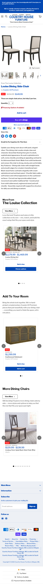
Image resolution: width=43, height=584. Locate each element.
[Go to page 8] (25, 466)
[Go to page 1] (19, 283)
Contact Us (23, 539)
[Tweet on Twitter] (6, 136)
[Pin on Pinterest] (14, 136)
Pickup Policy (34, 541)
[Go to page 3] (22, 283)
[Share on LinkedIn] (10, 136)
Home (3, 27)
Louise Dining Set (11, 257)
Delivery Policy (20, 543)
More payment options (21, 125)
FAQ (17, 546)
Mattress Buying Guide (28, 546)
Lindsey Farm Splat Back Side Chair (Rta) (20, 450)
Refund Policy (31, 543)
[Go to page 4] (24, 283)
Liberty (7, 452)
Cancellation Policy (22, 541)
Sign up (32, 506)
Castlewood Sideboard (13, 357)
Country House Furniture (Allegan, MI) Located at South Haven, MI (20, 552)
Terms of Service (7, 541)
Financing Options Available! (13, 108)
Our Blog (21, 559)
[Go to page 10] (29, 466)
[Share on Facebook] (2, 136)
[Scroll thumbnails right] (40, 75)
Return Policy (9, 546)
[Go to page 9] (27, 466)
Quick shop (21, 264)
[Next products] (39, 254)
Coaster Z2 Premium (11, 90)
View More (9, 211)
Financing (33, 539)
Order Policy (9, 543)
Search (7, 539)
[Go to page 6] (22, 466)
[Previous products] (4, 254)
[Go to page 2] (20, 283)
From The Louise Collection (11, 83)
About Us (15, 539)
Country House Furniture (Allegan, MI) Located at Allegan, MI (20, 548)
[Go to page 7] (24, 466)
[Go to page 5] (20, 466)
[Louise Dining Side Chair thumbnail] (4, 75)
